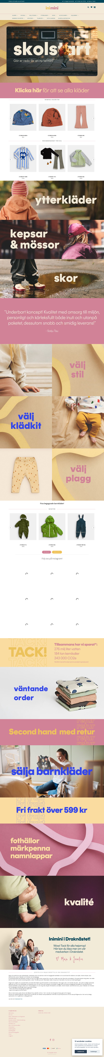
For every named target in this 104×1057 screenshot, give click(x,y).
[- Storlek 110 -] (52, 158)
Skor (54, 15)
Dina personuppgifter (14, 1032)
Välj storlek (33, 15)
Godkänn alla (81, 1051)
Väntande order (12, 1018)
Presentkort (11, 1027)
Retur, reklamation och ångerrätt (17, 1016)
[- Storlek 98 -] (81, 117)
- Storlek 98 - (81, 135)
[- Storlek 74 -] (23, 526)
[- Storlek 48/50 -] (23, 117)
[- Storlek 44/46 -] (52, 117)
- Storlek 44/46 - (52, 135)
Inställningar (94, 1051)
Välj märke (74, 15)
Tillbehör (40, 18)
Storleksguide (12, 1030)
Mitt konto (11, 1013)
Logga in (11, 1036)
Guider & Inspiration (64, 18)
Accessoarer (63, 15)
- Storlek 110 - (52, 176)
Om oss (10, 1014)
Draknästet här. (19, 999)
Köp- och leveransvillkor (14, 1025)
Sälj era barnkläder (13, 1022)
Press (10, 1034)
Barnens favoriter (18, 18)
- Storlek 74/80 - (23, 176)
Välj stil (57, 552)
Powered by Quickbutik (52, 1054)
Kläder (14, 15)
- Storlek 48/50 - (23, 135)
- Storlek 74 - (23, 545)
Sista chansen (51, 18)
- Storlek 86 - (81, 176)
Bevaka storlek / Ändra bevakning (17, 1020)
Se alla (46, 552)
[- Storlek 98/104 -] (81, 526)
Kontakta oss (12, 1023)
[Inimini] (52, 8)
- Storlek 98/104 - (81, 545)
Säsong (23, 15)
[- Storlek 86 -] (81, 158)
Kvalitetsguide (12, 1029)
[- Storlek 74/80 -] (23, 158)
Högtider (30, 18)
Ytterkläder (44, 15)
